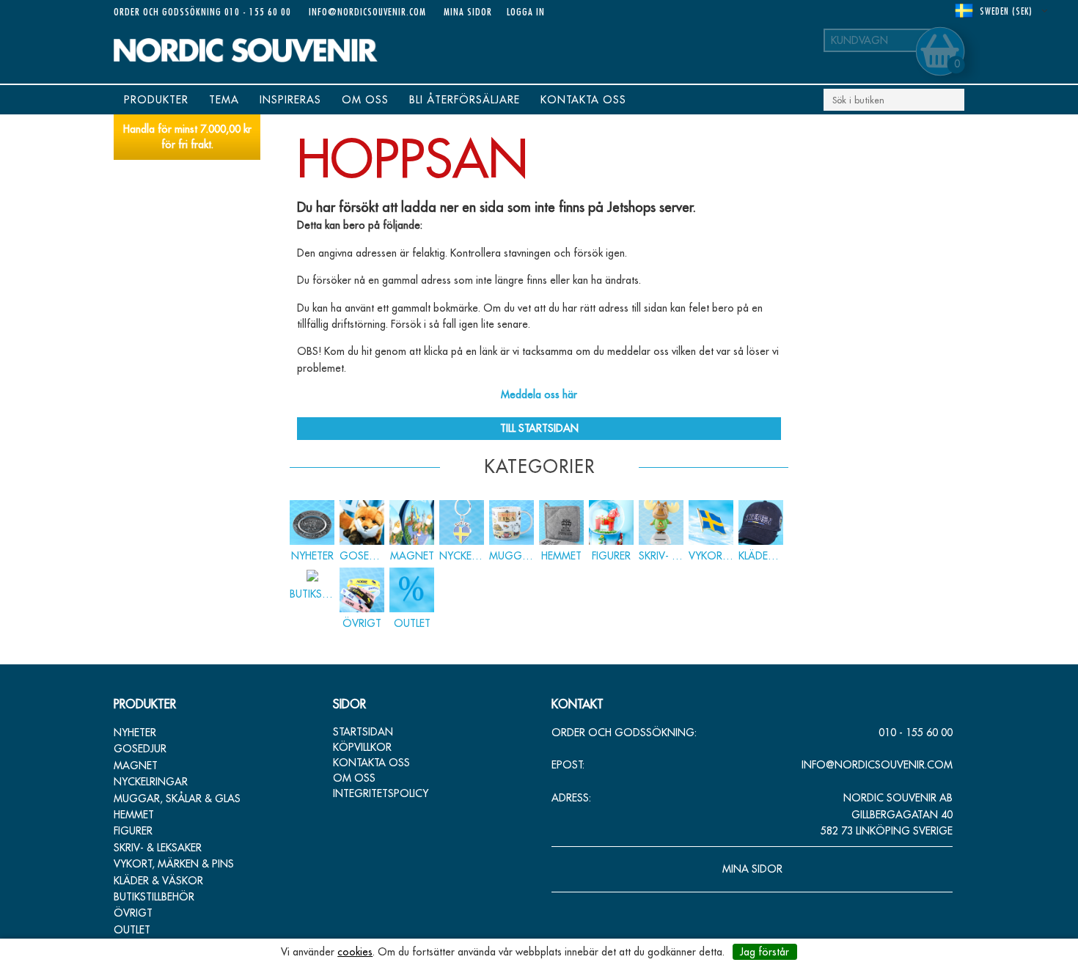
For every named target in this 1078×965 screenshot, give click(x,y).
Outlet (132, 929)
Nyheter (135, 732)
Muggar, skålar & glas (177, 798)
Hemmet (134, 814)
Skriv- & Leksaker (158, 847)
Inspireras (290, 99)
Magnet (136, 765)
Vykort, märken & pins (174, 863)
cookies (355, 951)
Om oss (365, 99)
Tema (224, 99)
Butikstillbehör (154, 896)
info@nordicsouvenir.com (367, 11)
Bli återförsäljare (464, 99)
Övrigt (133, 913)
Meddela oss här (539, 394)
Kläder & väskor (158, 880)
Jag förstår (764, 951)
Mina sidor (468, 11)
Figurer (133, 830)
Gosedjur (140, 748)
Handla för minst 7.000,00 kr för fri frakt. (187, 136)
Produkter (156, 99)
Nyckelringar (151, 781)
